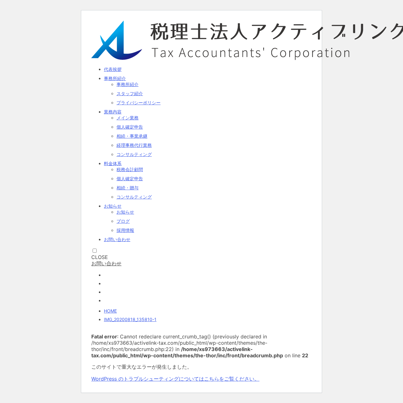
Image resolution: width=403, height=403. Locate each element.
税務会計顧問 (129, 169)
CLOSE (99, 257)
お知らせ (113, 206)
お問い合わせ (117, 239)
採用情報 (125, 230)
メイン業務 (127, 117)
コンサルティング (134, 154)
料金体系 (113, 163)
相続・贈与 (127, 187)
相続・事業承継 (131, 136)
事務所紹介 (115, 78)
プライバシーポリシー (138, 102)
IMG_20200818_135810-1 (130, 319)
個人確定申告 (129, 127)
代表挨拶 (113, 69)
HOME (110, 311)
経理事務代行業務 (134, 145)
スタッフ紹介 (129, 93)
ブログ (123, 221)
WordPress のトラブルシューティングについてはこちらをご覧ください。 (175, 379)
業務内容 (113, 111)
